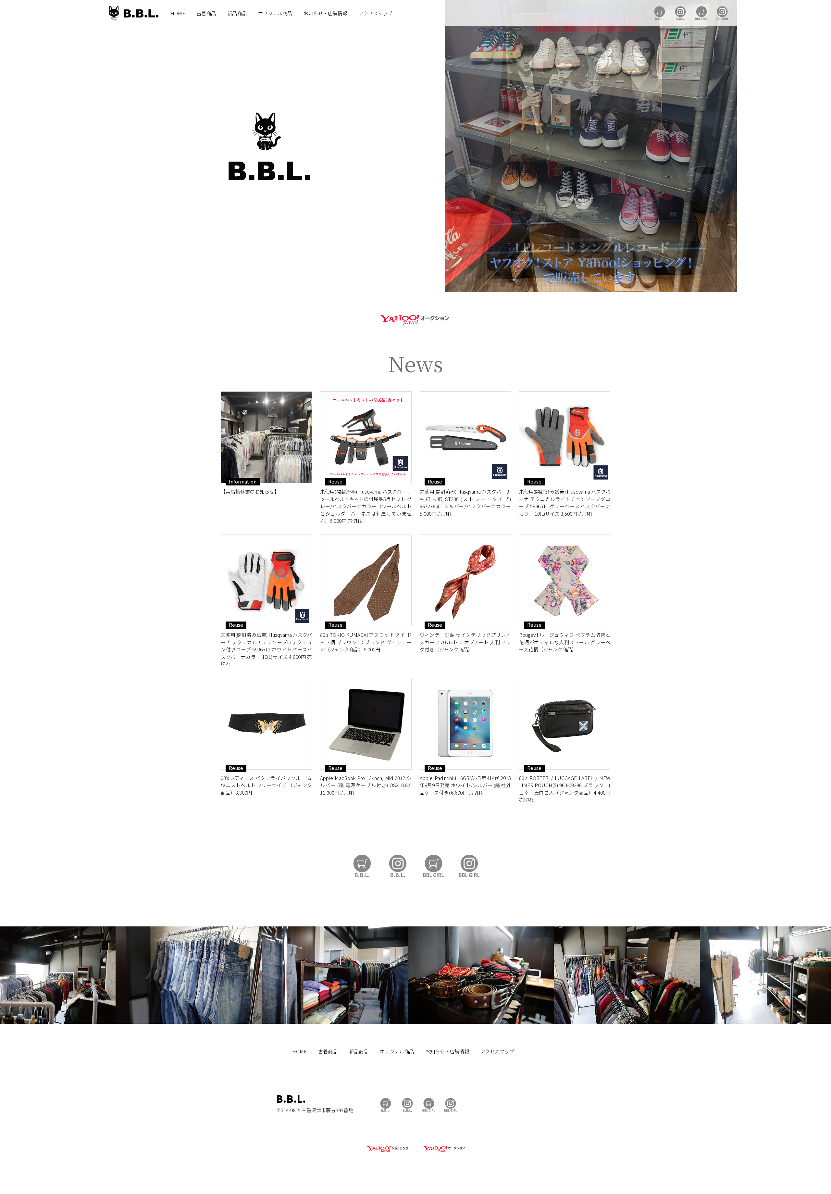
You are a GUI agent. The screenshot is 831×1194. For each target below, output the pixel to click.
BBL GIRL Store (701, 13)
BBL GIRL (722, 13)
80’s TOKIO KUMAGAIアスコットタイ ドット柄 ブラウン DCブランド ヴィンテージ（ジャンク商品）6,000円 (365, 642)
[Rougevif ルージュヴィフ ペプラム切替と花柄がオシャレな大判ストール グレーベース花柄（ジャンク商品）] (564, 580)
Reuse (335, 481)
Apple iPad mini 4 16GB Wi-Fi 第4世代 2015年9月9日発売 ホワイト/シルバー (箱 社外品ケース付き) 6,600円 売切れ (465, 785)
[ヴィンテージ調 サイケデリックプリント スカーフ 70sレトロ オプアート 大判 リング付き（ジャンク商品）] (465, 580)
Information (242, 481)
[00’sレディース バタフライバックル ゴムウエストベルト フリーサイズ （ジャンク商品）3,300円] (266, 724)
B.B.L (132, 13)
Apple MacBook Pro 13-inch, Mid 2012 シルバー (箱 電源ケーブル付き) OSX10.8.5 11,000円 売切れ (365, 785)
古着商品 (206, 13)
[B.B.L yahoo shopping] (387, 1152)
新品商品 (237, 13)
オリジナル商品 (275, 13)
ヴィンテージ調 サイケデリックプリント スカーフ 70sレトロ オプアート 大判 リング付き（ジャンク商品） (465, 642)
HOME (177, 13)
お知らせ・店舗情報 (325, 13)
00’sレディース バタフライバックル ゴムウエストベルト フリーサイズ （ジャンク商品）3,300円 (266, 785)
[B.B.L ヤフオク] (443, 1152)
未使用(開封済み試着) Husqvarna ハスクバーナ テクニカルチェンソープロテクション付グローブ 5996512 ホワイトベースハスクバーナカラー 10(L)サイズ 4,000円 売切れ (266, 649)
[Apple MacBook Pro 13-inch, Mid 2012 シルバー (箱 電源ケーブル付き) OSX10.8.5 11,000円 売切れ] (365, 724)
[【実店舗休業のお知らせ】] (266, 437)
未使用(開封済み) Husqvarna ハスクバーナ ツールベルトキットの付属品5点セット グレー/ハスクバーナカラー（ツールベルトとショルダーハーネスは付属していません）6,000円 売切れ (365, 506)
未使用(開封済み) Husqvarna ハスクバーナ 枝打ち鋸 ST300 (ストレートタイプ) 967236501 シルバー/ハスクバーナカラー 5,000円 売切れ (465, 502)
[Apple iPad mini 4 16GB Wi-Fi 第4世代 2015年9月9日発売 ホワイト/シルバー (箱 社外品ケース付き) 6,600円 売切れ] (465, 724)
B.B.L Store (659, 13)
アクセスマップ (375, 13)
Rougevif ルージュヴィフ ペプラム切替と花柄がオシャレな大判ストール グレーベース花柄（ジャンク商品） (564, 642)
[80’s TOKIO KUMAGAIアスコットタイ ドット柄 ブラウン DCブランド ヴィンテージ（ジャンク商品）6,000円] (365, 580)
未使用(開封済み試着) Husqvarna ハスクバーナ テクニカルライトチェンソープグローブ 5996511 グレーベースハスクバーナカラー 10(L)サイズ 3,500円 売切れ (564, 502)
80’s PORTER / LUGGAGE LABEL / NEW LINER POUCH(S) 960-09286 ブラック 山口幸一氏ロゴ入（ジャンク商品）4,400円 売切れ (564, 788)
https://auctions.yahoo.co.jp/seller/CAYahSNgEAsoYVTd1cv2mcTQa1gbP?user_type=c (415, 318)
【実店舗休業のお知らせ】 (250, 491)
